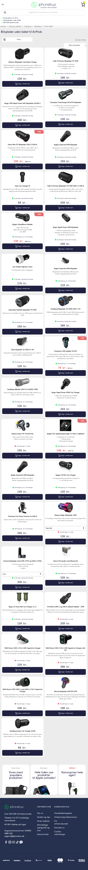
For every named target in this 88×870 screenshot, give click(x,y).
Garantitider (43, 834)
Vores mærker (43, 821)
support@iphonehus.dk (14, 836)
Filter (19, 39)
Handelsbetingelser (63, 813)
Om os (40, 813)
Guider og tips (43, 817)
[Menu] (4, 4)
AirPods (3, 26)
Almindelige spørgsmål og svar (43, 828)
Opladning (28, 26)
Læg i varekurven (23, 84)
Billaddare (38, 26)
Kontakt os (59, 828)
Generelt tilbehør (15, 26)
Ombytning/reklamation (65, 817)
